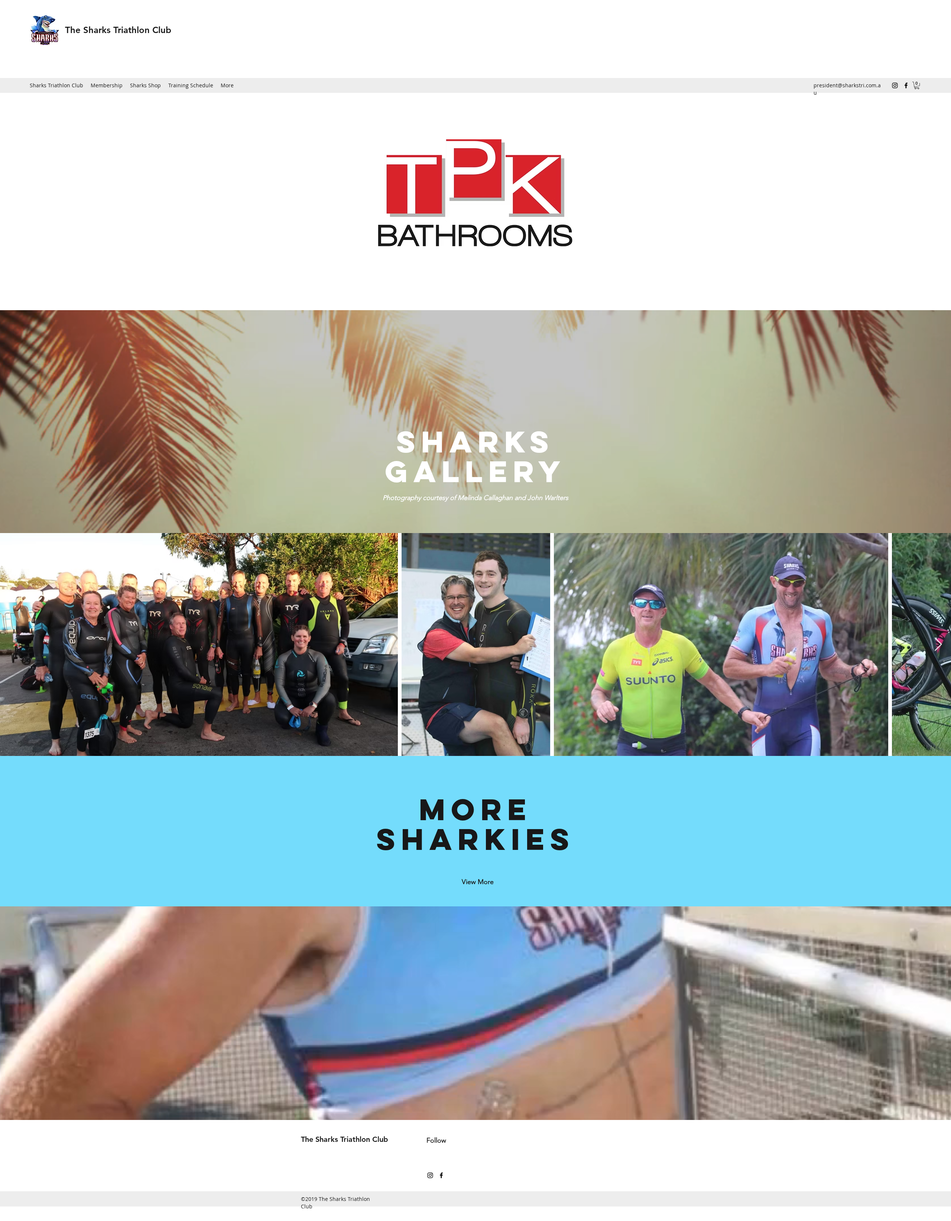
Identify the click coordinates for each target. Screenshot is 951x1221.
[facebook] (906, 85)
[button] (916, 85)
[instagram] (895, 85)
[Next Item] (938, 644)
